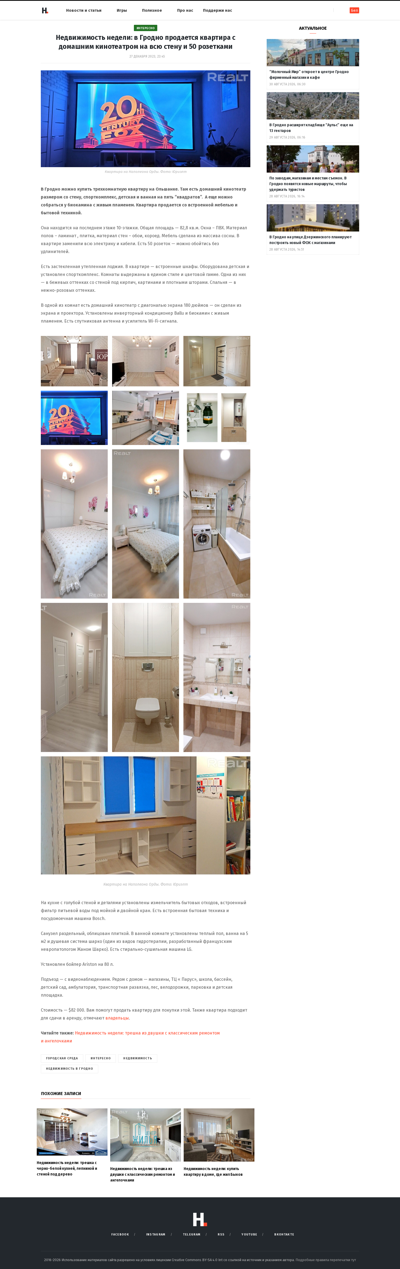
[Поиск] (338, 10)
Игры (122, 10)
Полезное (152, 10)
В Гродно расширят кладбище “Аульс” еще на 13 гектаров (311, 128)
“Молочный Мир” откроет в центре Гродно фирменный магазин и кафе (309, 75)
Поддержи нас (217, 10)
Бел (354, 10)
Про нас (185, 10)
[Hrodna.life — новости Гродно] (45, 10)
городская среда (62, 1058)
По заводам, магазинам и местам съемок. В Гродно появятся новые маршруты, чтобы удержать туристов (308, 184)
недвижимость (137, 1058)
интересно (101, 1058)
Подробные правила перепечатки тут (326, 1260)
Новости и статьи (83, 10)
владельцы (117, 1018)
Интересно (146, 28)
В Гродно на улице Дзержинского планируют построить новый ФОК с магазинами (310, 240)
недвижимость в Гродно (69, 1068)
